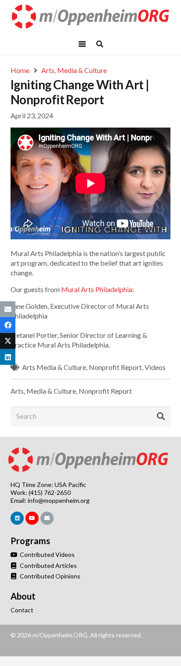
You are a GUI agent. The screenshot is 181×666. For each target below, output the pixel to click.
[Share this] (7, 325)
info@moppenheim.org (59, 500)
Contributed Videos (46, 554)
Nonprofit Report (115, 367)
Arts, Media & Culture (43, 391)
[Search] (161, 416)
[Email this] (7, 309)
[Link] (91, 16)
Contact (22, 610)
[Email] (47, 518)
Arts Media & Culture (54, 367)
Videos (155, 367)
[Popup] (99, 44)
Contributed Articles (47, 565)
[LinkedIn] (17, 518)
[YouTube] (32, 518)
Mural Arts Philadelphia (96, 289)
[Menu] (82, 44)
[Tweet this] (7, 341)
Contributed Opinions (49, 576)
